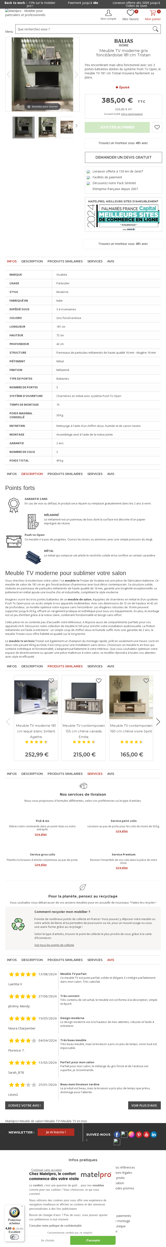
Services (94, 261)
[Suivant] (76, 74)
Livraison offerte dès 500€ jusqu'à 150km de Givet (83, 4)
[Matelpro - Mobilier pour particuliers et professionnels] (28, 14)
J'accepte (93, 1240)
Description (32, 261)
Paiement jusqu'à (30, 3)
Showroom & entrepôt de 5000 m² (136, 3)
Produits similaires (65, 261)
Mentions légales (120, 1173)
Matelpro (11, 1121)
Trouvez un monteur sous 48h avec (123, 143)
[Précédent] (8, 74)
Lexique (120, 1226)
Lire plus (41, 834)
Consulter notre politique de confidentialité (55, 1225)
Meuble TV (52, 1121)
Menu (9, 31)
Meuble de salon (31, 1121)
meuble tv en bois (138, 645)
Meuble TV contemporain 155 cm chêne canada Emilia (83, 731)
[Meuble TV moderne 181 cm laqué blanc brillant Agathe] (36, 697)
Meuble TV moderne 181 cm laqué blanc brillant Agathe (36, 731)
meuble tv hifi (74, 626)
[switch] (14, 1237)
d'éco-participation (132, 113)
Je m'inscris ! (56, 1132)
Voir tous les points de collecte (54, 945)
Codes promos (123, 1188)
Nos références (124, 1167)
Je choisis (47, 1240)
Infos (12, 261)
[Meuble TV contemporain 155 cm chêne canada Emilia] (83, 697)
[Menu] (21, 1207)
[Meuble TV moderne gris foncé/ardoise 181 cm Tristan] (24, 126)
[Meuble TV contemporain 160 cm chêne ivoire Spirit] (131, 697)
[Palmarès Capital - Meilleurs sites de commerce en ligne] (123, 214)
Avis (110, 261)
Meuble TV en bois (74, 1121)
